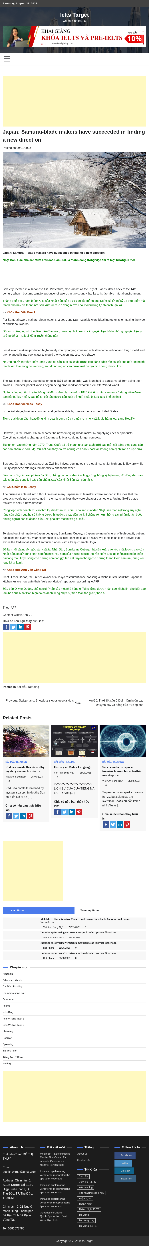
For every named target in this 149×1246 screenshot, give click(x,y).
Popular (7, 1038)
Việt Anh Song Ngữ (15, 777)
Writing (7, 1063)
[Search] (143, 59)
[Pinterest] (27, 627)
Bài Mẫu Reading (28, 686)
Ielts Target (74, 15)
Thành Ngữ (85, 1204)
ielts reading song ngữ (91, 1192)
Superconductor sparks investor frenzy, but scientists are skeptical (122, 771)
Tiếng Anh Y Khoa (13, 1057)
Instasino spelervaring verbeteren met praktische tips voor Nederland (78, 932)
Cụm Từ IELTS (87, 1182)
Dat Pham (48, 948)
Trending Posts (89, 910)
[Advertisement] (74, 101)
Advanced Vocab (12, 980)
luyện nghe (85, 1198)
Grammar (8, 999)
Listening (8, 1031)
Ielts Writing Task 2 (13, 1025)
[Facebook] (6, 627)
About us (8, 973)
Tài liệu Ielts (10, 1050)
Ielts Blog (8, 1012)
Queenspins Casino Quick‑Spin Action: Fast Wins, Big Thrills (53, 1216)
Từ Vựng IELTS (87, 1226)
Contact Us (83, 1160)
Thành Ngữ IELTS (89, 1209)
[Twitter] (13, 627)
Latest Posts (16, 910)
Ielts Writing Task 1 (13, 1018)
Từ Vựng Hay (86, 1220)
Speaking (8, 1044)
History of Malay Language (72, 767)
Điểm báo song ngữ (14, 993)
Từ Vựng (84, 1214)
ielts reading (86, 1187)
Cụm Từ (83, 1176)
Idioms (6, 1005)
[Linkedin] (20, 627)
